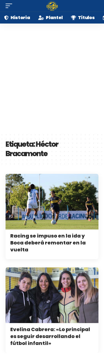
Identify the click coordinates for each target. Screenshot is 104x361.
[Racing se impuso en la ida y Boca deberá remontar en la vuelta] (52, 202)
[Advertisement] (52, 78)
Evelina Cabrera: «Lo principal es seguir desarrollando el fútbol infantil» (50, 336)
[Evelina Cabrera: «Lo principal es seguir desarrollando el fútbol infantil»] (52, 295)
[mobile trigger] (10, 6)
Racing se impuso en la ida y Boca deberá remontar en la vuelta (48, 242)
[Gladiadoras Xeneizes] (52, 6)
